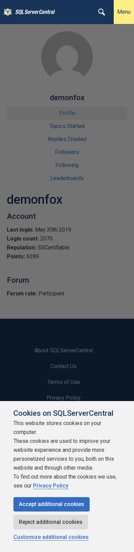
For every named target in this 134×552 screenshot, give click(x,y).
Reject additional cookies (50, 522)
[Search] (102, 12)
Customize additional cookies (51, 537)
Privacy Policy (50, 485)
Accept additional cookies (51, 504)
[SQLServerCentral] (6, 12)
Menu (124, 12)
